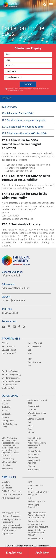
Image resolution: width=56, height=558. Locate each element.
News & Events (34, 451)
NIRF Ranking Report (11, 498)
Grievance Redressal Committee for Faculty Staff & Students (12, 528)
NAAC (30, 489)
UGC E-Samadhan (9, 462)
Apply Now (42, 552)
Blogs (30, 425)
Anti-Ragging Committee (33, 506)
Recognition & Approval (34, 461)
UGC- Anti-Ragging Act (11, 516)
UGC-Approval (8, 421)
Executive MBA (34, 362)
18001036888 (10, 312)
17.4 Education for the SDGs (17, 113)
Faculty (5, 410)
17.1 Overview (9, 107)
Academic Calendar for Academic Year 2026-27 (36, 532)
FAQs (30, 422)
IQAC (30, 482)
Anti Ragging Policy (36, 501)
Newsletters (7, 469)
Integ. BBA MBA (35, 343)
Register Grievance (36, 521)
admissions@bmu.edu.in (15, 288)
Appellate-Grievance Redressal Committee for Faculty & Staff (37, 515)
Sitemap (31, 466)
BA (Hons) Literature (11, 381)
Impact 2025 (7, 533)
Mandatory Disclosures (7, 486)
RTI (29, 498)
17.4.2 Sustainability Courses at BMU (22, 126)
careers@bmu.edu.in (14, 300)
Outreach (32, 409)
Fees (30, 429)
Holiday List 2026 (36, 538)
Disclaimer (6, 465)
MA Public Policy (9, 388)
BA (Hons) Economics (11, 378)
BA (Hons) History (9, 385)
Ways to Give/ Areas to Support (37, 414)
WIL (29, 365)
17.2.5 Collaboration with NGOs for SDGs (24, 133)
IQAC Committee (35, 485)
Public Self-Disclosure (11, 491)
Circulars (6, 482)
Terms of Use (34, 469)
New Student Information (33, 455)
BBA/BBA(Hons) (9, 353)
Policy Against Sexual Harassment (11, 520)
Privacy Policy (8, 458)
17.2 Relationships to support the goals (23, 120)
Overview (6, 98)
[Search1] (44, 4)
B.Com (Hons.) (34, 346)
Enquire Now (14, 552)
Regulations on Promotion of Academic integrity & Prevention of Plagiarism (37, 443)
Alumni (31, 432)
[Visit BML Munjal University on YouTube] (3, 327)
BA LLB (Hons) (8, 346)
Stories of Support (36, 419)
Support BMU (34, 406)
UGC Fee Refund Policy (12, 494)
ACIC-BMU (6, 400)
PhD (30, 359)
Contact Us (6, 414)
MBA (30, 353)
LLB (29, 350)
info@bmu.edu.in (11, 275)
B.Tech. (5, 343)
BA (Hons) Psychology (11, 374)
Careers (5, 417)
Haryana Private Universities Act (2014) (38, 525)
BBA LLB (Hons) (9, 350)
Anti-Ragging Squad (10, 513)
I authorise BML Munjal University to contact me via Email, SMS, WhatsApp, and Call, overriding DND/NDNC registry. (28, 89)
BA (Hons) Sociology (10, 371)
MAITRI (5, 404)
